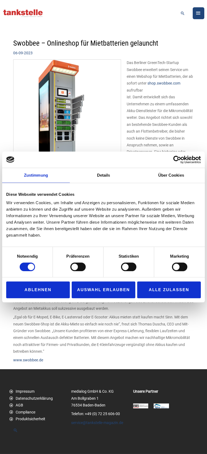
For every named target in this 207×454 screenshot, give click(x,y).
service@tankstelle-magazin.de (97, 423)
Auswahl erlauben (103, 289)
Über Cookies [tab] (171, 175)
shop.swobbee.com (163, 83)
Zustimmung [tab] (36, 175)
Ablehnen (38, 289)
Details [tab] (103, 175)
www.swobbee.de (28, 360)
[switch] (78, 267)
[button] (182, 13)
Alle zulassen (169, 289)
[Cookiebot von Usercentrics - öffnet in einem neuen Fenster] (177, 160)
